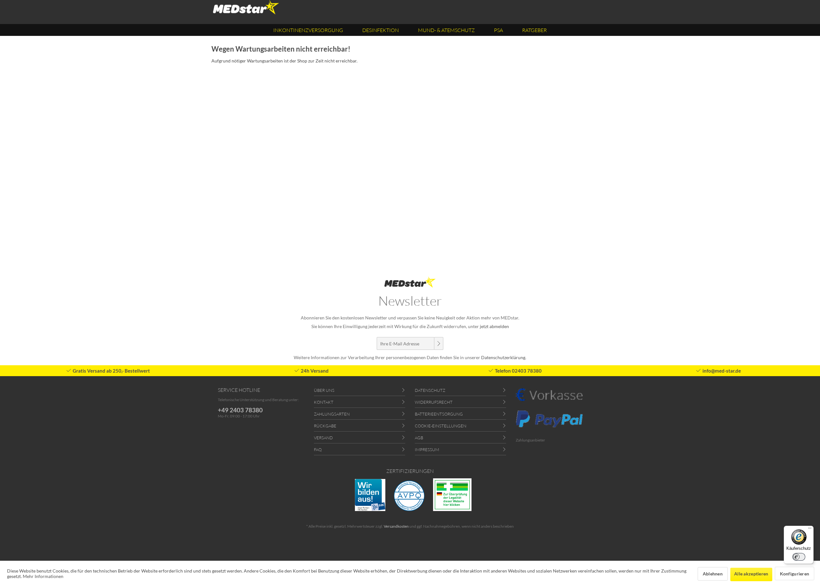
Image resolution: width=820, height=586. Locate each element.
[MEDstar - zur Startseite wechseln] (246, 7)
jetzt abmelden (494, 326)
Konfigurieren (794, 573)
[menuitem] (308, 30)
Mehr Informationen (43, 576)
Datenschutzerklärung (503, 357)
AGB (419, 437)
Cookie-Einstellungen (440, 425)
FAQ (318, 449)
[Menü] (810, 529)
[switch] (798, 557)
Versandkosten (396, 526)
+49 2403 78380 (240, 410)
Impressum (427, 449)
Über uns (324, 390)
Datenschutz (430, 390)
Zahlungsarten (332, 414)
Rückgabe (325, 425)
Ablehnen (713, 573)
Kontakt (323, 402)
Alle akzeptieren (751, 573)
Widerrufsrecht (434, 402)
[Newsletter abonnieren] (438, 343)
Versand (323, 437)
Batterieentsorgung (439, 414)
